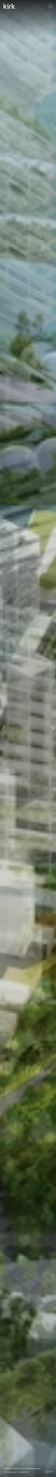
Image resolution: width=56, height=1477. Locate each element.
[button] (45, 1472)
